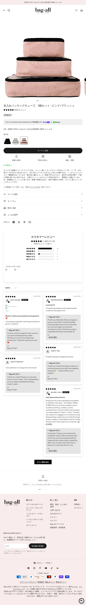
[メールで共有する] (29, 222)
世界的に (77, 504)
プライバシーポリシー (28, 582)
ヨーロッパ (78, 508)
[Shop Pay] (46, 122)
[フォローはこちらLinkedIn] (57, 568)
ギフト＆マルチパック (34, 504)
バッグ (74, 587)
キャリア (53, 520)
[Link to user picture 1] (22, 305)
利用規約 (41, 582)
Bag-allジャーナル (57, 524)
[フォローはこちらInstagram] (34, 568)
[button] (9, 110)
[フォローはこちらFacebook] (28, 568)
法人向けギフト (56, 514)
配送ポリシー (61, 582)
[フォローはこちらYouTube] (46, 568)
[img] (10, 297)
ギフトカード (31, 525)
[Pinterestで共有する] (24, 222)
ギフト (53, 589)
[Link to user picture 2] (8, 309)
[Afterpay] (56, 122)
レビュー (53, 517)
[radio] (7, 140)
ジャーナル (34, 187)
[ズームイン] (77, 89)
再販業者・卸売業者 (57, 527)
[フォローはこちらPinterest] (40, 568)
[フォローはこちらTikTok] (52, 568)
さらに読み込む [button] (43, 462)
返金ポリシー (50, 582)
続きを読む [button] (53, 337)
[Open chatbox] (81, 600)
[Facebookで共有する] (13, 222)
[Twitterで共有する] (19, 222)
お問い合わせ (55, 510)
